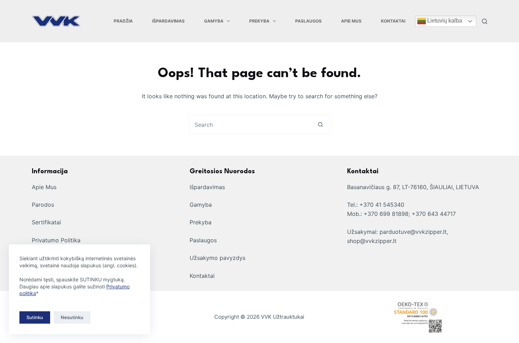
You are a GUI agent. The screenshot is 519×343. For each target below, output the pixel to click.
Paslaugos (308, 21)
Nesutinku (72, 317)
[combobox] (250, 124)
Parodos (43, 204)
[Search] (484, 21)
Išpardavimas (168, 21)
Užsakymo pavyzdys (217, 257)
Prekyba (259, 21)
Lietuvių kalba (444, 21)
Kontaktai (393, 21)
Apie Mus (44, 187)
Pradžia (123, 21)
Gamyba (213, 21)
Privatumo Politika (56, 240)
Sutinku (34, 317)
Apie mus (351, 21)
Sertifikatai (46, 222)
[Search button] (320, 124)
